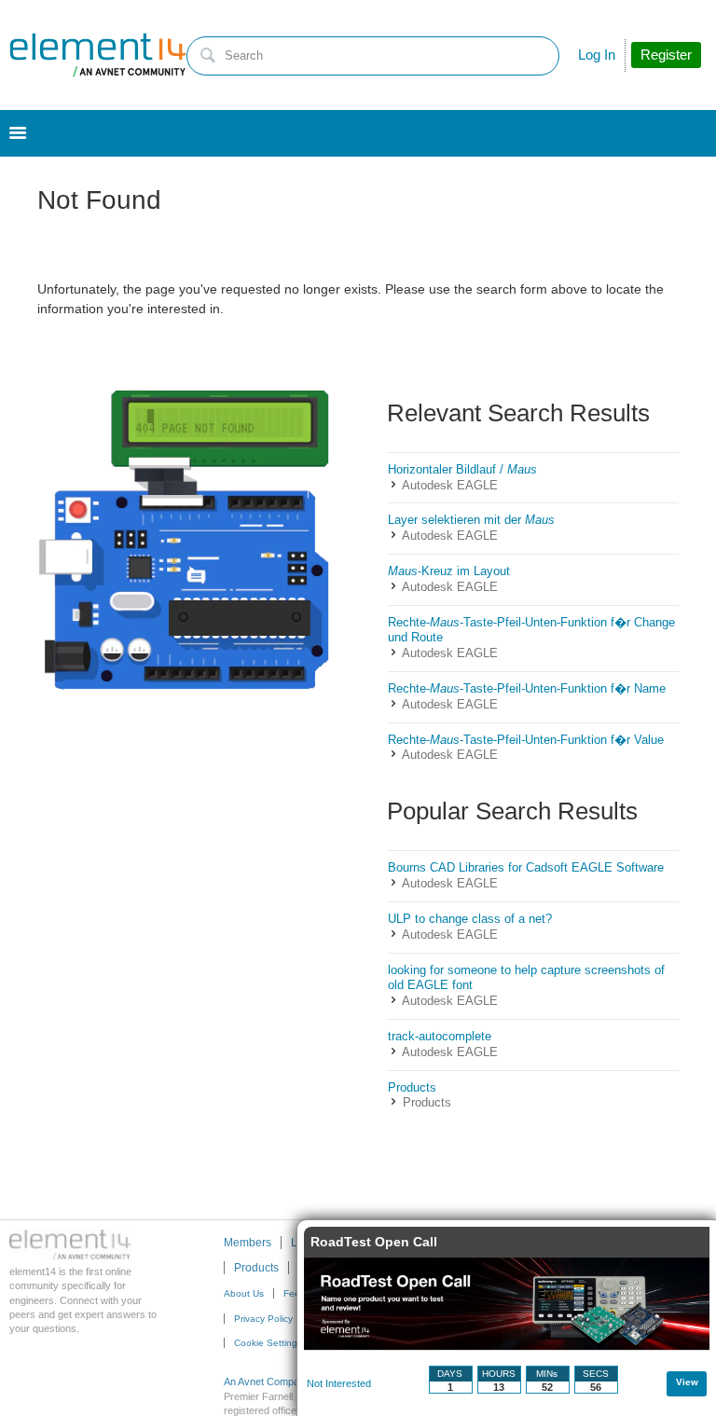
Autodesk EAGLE (450, 485)
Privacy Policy (263, 1318)
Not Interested (339, 1383)
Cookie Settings (268, 1343)
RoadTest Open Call (373, 1241)
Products (427, 1102)
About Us (244, 1293)
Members (247, 1242)
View (687, 1382)
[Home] (97, 55)
